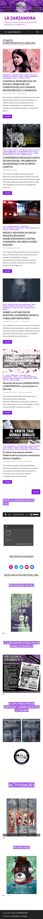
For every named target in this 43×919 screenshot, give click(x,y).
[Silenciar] (31, 514)
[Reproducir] (6, 514)
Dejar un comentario (25, 392)
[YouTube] (27, 567)
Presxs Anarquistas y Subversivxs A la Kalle (18, 153)
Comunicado (23, 150)
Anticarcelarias (8, 228)
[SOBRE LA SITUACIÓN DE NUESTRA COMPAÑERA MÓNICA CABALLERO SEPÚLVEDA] (21, 290)
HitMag (24, 916)
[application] (21, 514)
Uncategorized (14, 380)
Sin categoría (14, 229)
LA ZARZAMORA (20, 18)
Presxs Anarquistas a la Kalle (28, 151)
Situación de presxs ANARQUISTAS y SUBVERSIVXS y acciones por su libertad (21, 386)
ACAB (4, 226)
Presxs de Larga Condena (11, 378)
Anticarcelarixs (17, 75)
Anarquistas (7, 75)
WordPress (16, 916)
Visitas (5, 309)
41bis (4, 150)
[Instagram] (11, 567)
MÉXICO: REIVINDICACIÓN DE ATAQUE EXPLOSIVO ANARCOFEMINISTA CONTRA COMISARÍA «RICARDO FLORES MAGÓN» (20, 238)
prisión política (24, 78)
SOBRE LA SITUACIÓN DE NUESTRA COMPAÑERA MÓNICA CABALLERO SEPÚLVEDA (21, 315)
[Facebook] (32, 567)
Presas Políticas (17, 76)
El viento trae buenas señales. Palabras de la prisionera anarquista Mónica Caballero (21, 455)
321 (4, 375)
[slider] (36, 514)
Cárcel (33, 304)
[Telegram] (16, 567)
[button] (3, 633)
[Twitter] (21, 567)
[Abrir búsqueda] (37, 32)
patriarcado (7, 76)
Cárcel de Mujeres (26, 447)
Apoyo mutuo (19, 228)
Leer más (6, 116)
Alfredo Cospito (12, 150)
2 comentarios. (22, 93)
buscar (36, 492)
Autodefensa (7, 377)
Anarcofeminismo (13, 226)
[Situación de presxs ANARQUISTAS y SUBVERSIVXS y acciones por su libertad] (21, 361)
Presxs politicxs (17, 307)
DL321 (20, 377)
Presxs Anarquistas (10, 151)
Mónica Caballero (30, 75)
